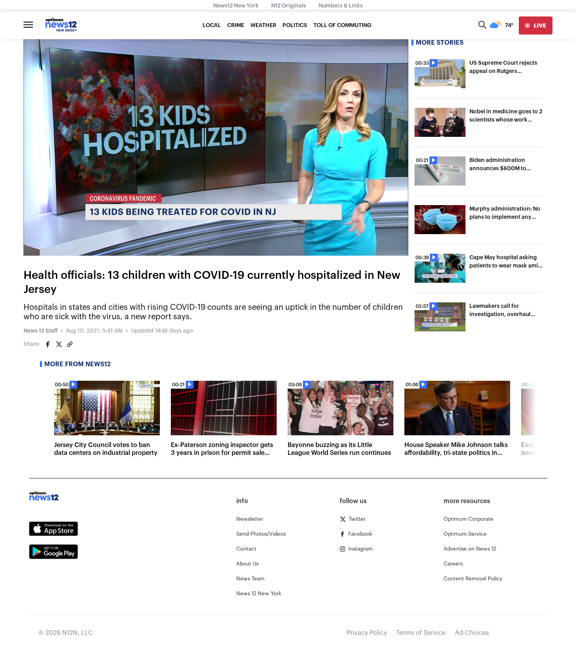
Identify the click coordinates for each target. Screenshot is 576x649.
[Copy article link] (70, 344)
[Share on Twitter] (59, 344)
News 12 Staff (41, 331)
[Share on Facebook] (48, 344)
